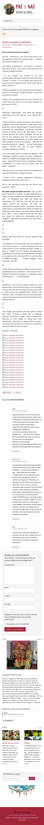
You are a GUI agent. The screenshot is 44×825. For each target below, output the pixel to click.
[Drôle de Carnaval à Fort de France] (11, 735)
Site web (7, 604)
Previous (37, 727)
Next (40, 728)
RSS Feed (4, 34)
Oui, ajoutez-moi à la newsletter (17, 624)
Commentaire (9, 565)
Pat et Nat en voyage (22, 812)
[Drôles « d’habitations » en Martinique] (33, 735)
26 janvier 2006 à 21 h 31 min (19, 461)
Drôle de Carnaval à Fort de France (10, 744)
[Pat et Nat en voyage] (20, 15)
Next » (39, 639)
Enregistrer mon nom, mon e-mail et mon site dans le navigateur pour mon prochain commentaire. (20, 616)
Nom (6, 588)
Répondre (15, 451)
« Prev (4, 639)
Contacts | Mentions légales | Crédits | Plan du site (22, 815)
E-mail (7, 596)
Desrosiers (16, 459)
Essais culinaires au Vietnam (16, 42)
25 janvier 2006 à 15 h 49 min (19, 411)
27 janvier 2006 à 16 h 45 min (19, 529)
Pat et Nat (7, 45)
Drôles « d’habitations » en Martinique (32, 746)
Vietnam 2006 (28, 45)
